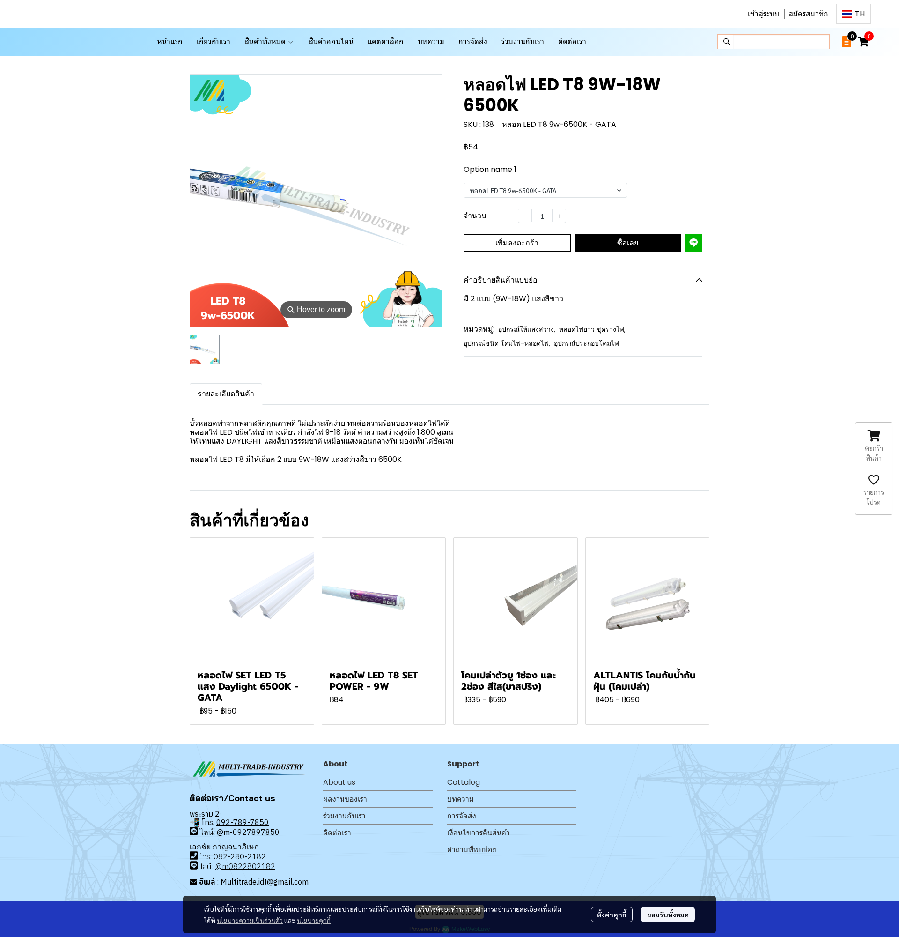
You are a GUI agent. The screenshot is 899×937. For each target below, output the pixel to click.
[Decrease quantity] (524, 215)
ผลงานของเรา (345, 799)
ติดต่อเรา (337, 832)
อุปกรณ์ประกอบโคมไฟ (586, 343)
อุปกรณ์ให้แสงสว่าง (526, 329)
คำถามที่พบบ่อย (472, 849)
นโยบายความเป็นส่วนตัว (250, 920)
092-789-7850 (242, 822)
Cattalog (463, 782)
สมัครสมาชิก (808, 13)
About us (339, 782)
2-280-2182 (244, 856)
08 (218, 856)
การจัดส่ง (461, 816)
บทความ (460, 799)
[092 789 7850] (194, 831)
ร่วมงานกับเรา (344, 816)
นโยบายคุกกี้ (314, 920)
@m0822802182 (245, 865)
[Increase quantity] (559, 215)
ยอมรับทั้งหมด (668, 914)
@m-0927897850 (248, 831)
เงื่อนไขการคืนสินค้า (478, 832)
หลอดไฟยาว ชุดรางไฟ (592, 329)
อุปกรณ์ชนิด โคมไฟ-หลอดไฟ (507, 343)
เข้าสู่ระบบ (763, 13)
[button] (853, 14)
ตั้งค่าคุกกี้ (611, 914)
